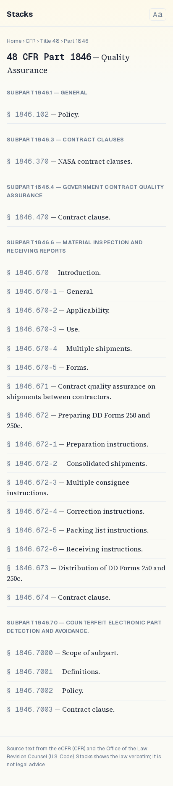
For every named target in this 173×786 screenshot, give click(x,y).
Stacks (20, 14)
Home (14, 40)
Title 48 (50, 40)
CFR (31, 40)
